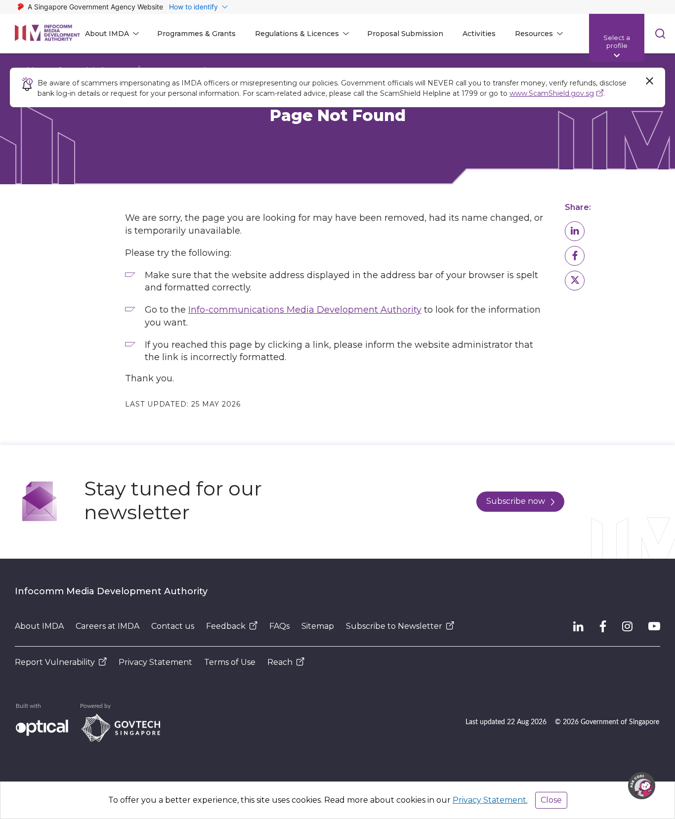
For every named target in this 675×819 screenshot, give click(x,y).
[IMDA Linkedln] (578, 626)
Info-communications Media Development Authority (305, 309)
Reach (280, 662)
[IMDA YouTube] (654, 626)
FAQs (279, 626)
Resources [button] (534, 33)
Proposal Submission (405, 33)
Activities (479, 33)
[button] (575, 231)
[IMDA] (47, 33)
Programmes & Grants (196, 33)
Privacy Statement (155, 662)
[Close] (649, 81)
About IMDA (39, 626)
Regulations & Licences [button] (297, 33)
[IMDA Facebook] (602, 626)
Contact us (172, 626)
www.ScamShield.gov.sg (551, 93)
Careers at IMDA (107, 626)
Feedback (226, 626)
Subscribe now (515, 501)
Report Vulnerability (55, 662)
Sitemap (317, 626)
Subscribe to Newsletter (394, 626)
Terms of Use (229, 662)
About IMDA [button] (107, 33)
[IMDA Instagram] (627, 626)
